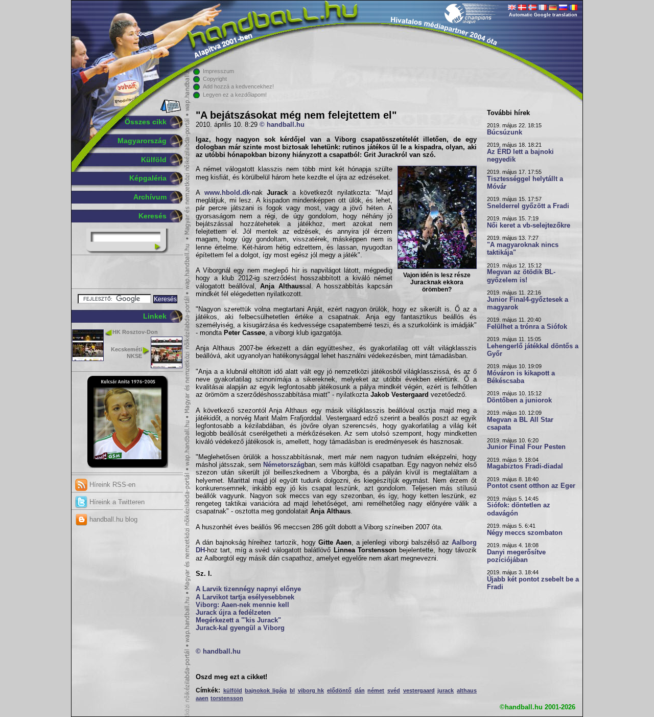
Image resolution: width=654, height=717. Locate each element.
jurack (445, 690)
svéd (393, 690)
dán (360, 690)
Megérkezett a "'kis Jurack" (238, 620)
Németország (284, 464)
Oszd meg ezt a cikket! (231, 677)
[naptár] (169, 111)
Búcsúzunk (504, 132)
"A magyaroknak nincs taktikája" (522, 248)
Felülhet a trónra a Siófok (527, 326)
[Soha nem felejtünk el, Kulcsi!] (127, 465)
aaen (202, 698)
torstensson (227, 698)
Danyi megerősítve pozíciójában (516, 556)
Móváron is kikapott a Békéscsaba (521, 377)
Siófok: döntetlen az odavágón (518, 509)
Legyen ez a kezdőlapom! (235, 95)
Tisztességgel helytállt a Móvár (525, 182)
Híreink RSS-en (111, 484)
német (375, 690)
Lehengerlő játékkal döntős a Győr (532, 350)
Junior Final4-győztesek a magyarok (527, 303)
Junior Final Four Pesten (526, 447)
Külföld (154, 159)
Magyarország (142, 141)
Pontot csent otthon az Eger (531, 485)
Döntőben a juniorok (519, 400)
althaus (467, 690)
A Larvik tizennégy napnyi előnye (248, 589)
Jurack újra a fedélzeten (233, 612)
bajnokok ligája (266, 690)
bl (292, 690)
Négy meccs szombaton (525, 532)
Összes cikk (146, 122)
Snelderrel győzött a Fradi (528, 206)
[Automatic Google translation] (512, 8)
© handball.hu (282, 124)
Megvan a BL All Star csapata (520, 423)
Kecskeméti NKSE (126, 352)
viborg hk (311, 690)
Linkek (155, 316)
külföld (232, 690)
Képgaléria (148, 178)
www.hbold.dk (227, 192)
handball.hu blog (112, 519)
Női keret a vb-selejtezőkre (528, 225)
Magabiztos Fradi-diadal (525, 466)
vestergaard (419, 690)
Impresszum (218, 71)
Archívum (150, 197)
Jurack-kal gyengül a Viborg (240, 628)
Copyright (215, 79)
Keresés (152, 216)
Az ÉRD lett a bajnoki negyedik (520, 155)
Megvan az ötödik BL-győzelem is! (521, 275)
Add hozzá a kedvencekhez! (238, 86)
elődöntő (339, 690)
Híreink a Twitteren (116, 502)
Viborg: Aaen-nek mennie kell (242, 605)
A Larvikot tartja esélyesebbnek (245, 597)
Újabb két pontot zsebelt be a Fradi (533, 583)
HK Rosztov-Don (135, 332)
